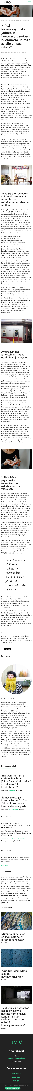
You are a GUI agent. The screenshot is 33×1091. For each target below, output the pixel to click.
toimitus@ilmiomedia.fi (16, 1058)
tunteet (23, 898)
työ (27, 898)
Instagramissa (16, 1077)
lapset (18, 886)
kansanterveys (23, 882)
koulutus (28, 884)
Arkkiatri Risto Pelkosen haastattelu (13, 839)
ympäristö (4, 903)
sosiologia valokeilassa (8, 896)
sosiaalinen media (13, 893)
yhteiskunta (26, 900)
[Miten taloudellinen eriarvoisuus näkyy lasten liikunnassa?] (16, 929)
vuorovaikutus (16, 900)
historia (12, 879)
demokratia (14, 877)
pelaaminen (12, 891)
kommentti (12, 884)
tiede (15, 898)
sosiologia (23, 893)
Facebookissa (16, 1073)
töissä (10, 900)
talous (25, 896)
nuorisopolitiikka (26, 889)
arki (8, 877)
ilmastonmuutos (24, 879)
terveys (11, 898)
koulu (23, 884)
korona (18, 884)
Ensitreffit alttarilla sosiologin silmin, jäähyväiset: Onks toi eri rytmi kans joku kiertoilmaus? (16, 781)
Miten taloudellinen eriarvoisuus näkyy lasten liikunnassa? (13, 936)
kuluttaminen (11, 886)
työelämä (4, 900)
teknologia (4, 898)
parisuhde (4, 891)
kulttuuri (4, 886)
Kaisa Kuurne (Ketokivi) (9, 52)
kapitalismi (4, 884)
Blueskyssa (16, 1081)
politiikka (4, 893)
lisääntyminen (25, 886)
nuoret (18, 889)
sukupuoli (20, 896)
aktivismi (4, 877)
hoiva (17, 879)
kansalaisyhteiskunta (11, 882)
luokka (3, 889)
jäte (2, 882)
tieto (19, 898)
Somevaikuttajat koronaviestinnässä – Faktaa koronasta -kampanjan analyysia (14, 802)
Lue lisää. (4, 865)
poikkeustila (25, 891)
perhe (18, 891)
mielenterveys (10, 889)
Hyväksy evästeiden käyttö (13, 1088)
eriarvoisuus (5, 879)
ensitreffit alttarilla (24, 877)
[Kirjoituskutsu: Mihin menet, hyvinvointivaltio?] (16, 966)
